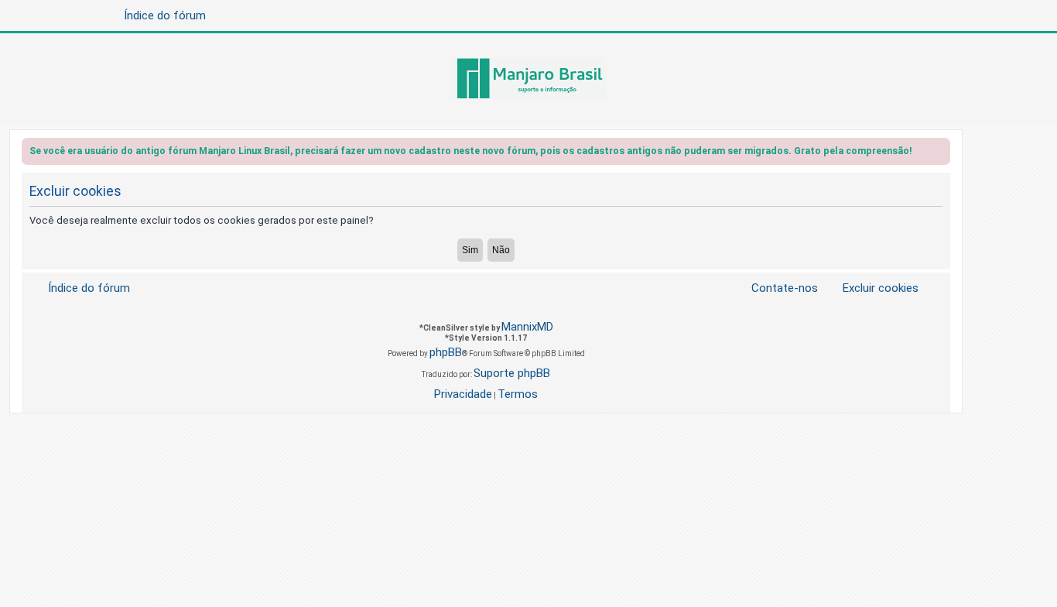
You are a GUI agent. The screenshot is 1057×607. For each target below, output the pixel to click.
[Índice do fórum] (528, 79)
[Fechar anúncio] (940, 153)
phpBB (445, 352)
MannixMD (527, 327)
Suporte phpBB (512, 373)
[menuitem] (871, 288)
